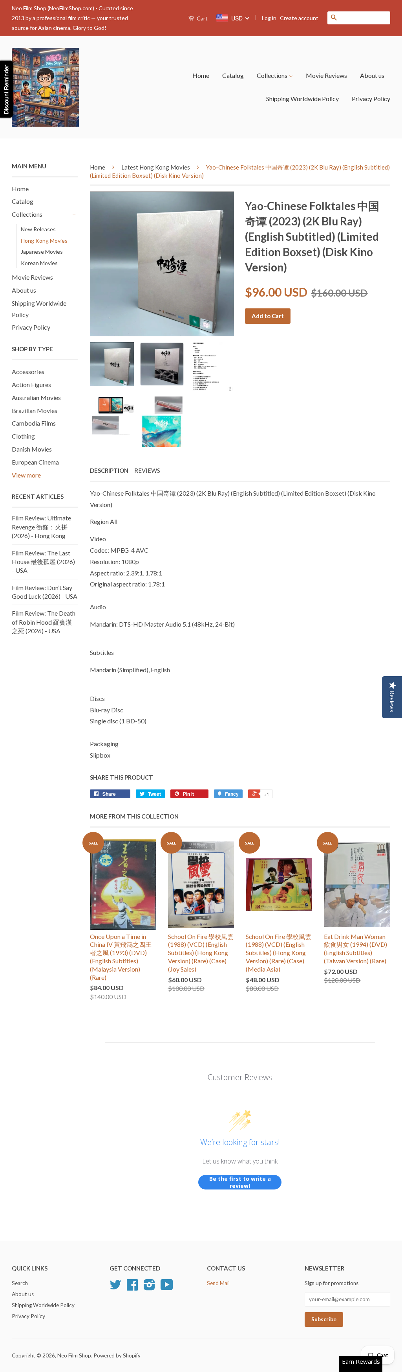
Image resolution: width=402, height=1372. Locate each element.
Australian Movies (36, 397)
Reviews (147, 470)
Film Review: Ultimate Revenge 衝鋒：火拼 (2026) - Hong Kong (41, 526)
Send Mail (218, 1283)
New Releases (38, 229)
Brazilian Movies (34, 410)
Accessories (28, 371)
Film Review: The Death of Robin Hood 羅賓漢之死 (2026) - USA (43, 621)
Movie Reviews (326, 75)
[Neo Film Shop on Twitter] (115, 1287)
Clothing (23, 436)
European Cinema (35, 462)
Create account (299, 18)
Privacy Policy (371, 98)
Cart (202, 18)
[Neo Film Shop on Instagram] (149, 1287)
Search (20, 1283)
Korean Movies (39, 263)
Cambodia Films (34, 423)
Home (200, 75)
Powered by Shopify (117, 1355)
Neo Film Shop (74, 1355)
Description (109, 470)
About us (372, 75)
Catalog (233, 75)
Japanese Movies (42, 251)
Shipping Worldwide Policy (302, 98)
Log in (269, 18)
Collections (273, 75)
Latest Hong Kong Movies (155, 167)
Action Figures (31, 384)
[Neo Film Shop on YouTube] (167, 1287)
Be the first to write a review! (240, 1182)
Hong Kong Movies (44, 240)
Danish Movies (32, 449)
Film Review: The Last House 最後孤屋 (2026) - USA (43, 561)
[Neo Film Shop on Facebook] (132, 1287)
